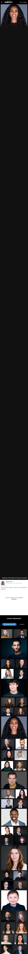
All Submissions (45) (9, 624)
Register (24, 2)
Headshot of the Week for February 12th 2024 (14, 578)
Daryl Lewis (9, 581)
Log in (21, 2)
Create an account (14, 597)
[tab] (9, 624)
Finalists (22, 624)
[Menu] (2, 2)
